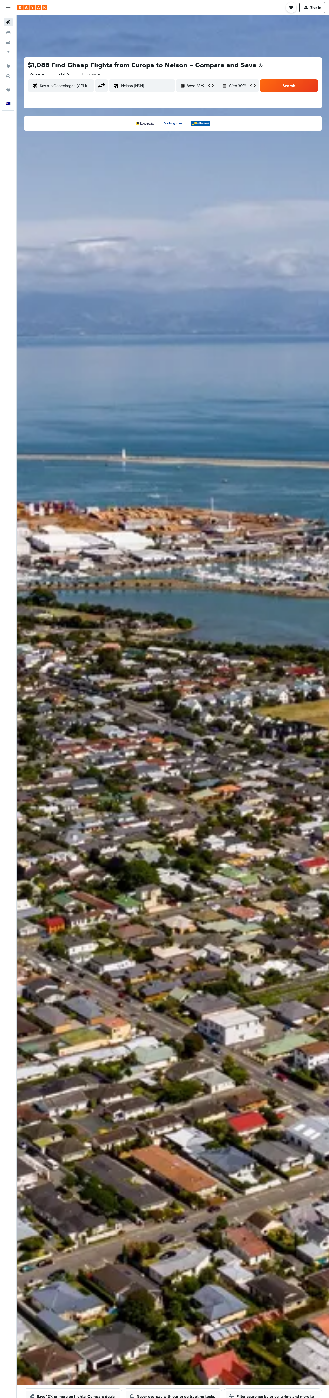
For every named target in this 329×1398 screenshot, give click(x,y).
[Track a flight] (8, 76)
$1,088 (38, 65)
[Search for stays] (8, 32)
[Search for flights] (8, 22)
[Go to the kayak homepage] (32, 7)
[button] (8, 7)
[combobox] (37, 74)
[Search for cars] (8, 42)
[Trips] (8, 90)
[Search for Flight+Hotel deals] (8, 52)
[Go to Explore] (8, 66)
